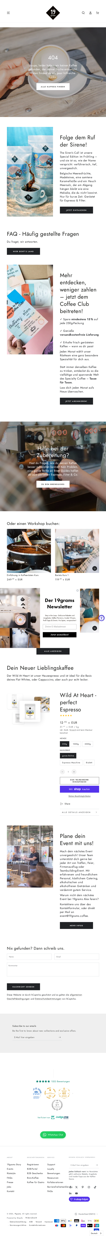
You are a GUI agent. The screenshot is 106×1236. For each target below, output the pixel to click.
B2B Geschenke (35, 1173)
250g (64, 744)
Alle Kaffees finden (53, 87)
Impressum (49, 1222)
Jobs (9, 1186)
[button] (83, 13)
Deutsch (94, 1233)
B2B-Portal (32, 1168)
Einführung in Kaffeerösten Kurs (23, 575)
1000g (76, 744)
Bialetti (89, 762)
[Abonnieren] (60, 1037)
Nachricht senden (23, 987)
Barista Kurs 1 (61, 575)
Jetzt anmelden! (60, 634)
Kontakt (10, 1191)
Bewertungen (53, 1173)
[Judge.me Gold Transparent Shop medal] (45, 1093)
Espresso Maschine (71, 762)
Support (51, 1164)
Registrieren (33, 1164)
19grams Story (14, 1164)
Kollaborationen (55, 1182)
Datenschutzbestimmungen (48, 998)
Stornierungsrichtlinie (18, 1225)
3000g (88, 744)
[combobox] (96, 1233)
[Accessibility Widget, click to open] (101, 618)
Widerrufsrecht (31, 1218)
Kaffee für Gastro (35, 1182)
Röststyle (11, 1173)
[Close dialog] (77, 590)
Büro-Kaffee (33, 1177)
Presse (10, 1182)
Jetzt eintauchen (76, 210)
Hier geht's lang (23, 251)
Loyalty (50, 1168)
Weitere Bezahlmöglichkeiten (79, 796)
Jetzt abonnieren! (76, 401)
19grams (17, 1214)
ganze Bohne (68, 755)
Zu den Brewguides (53, 484)
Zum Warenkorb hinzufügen (79, 781)
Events (10, 1168)
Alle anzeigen (53, 651)
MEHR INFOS (76, 925)
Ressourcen (53, 1177)
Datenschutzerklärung (18, 1222)
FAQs (9, 1177)
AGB (31, 1222)
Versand (72, 730)
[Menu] (8, 13)
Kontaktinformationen (37, 1225)
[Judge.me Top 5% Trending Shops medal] (53, 1104)
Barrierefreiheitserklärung (59, 1186)
